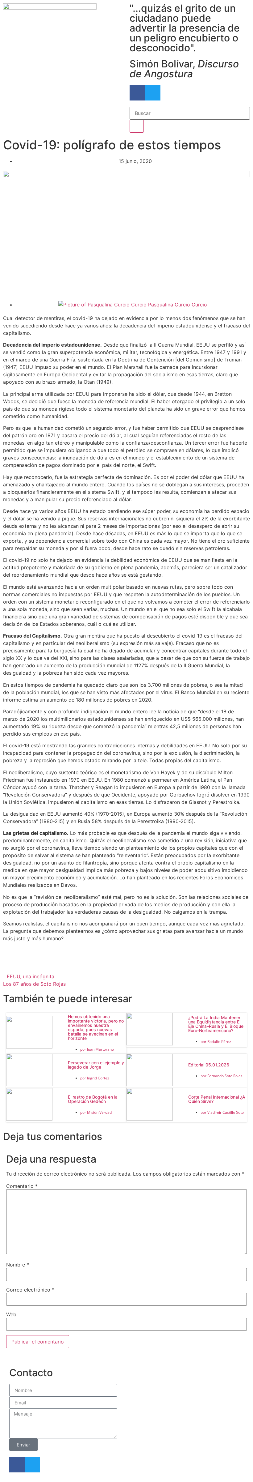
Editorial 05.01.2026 (208, 1064)
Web (11, 1314)
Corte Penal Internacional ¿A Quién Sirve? (216, 1099)
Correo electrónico (30, 1289)
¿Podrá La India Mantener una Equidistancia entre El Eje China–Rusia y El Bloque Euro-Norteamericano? (215, 1024)
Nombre (17, 1264)
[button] (44, 963)
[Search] (137, 126)
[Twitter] (152, 92)
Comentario (22, 1186)
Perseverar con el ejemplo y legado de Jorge (96, 1065)
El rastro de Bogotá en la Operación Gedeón (93, 1099)
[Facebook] (137, 92)
